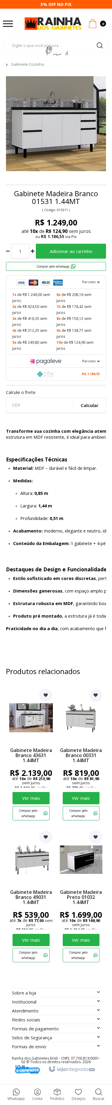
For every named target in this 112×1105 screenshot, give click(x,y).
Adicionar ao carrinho (71, 251)
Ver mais (31, 798)
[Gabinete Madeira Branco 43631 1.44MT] (31, 755)
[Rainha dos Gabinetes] (53, 24)
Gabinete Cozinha (27, 64)
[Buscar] (99, 45)
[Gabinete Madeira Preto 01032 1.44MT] (81, 897)
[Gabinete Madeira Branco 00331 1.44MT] (81, 755)
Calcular (90, 405)
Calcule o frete (21, 392)
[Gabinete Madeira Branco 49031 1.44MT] (31, 897)
